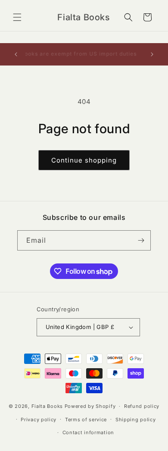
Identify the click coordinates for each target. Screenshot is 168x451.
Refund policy (141, 406)
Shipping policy (135, 420)
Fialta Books (47, 406)
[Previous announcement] (15, 54)
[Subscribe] (140, 240)
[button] (17, 17)
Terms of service (86, 420)
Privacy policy (38, 420)
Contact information (88, 432)
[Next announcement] (152, 54)
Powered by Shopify (90, 406)
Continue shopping (84, 160)
